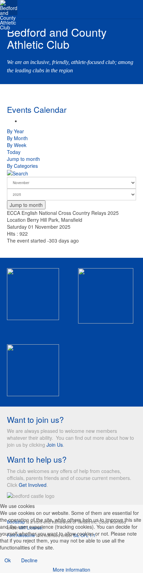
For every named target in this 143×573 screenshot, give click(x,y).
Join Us (55, 444)
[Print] (23, 120)
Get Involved (33, 484)
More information (71, 569)
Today (13, 151)
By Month (17, 138)
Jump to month (23, 158)
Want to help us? (37, 459)
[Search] (17, 172)
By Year (15, 131)
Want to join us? (35, 419)
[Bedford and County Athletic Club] (8, 7)
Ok (8, 560)
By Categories (22, 165)
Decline (29, 560)
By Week (16, 145)
